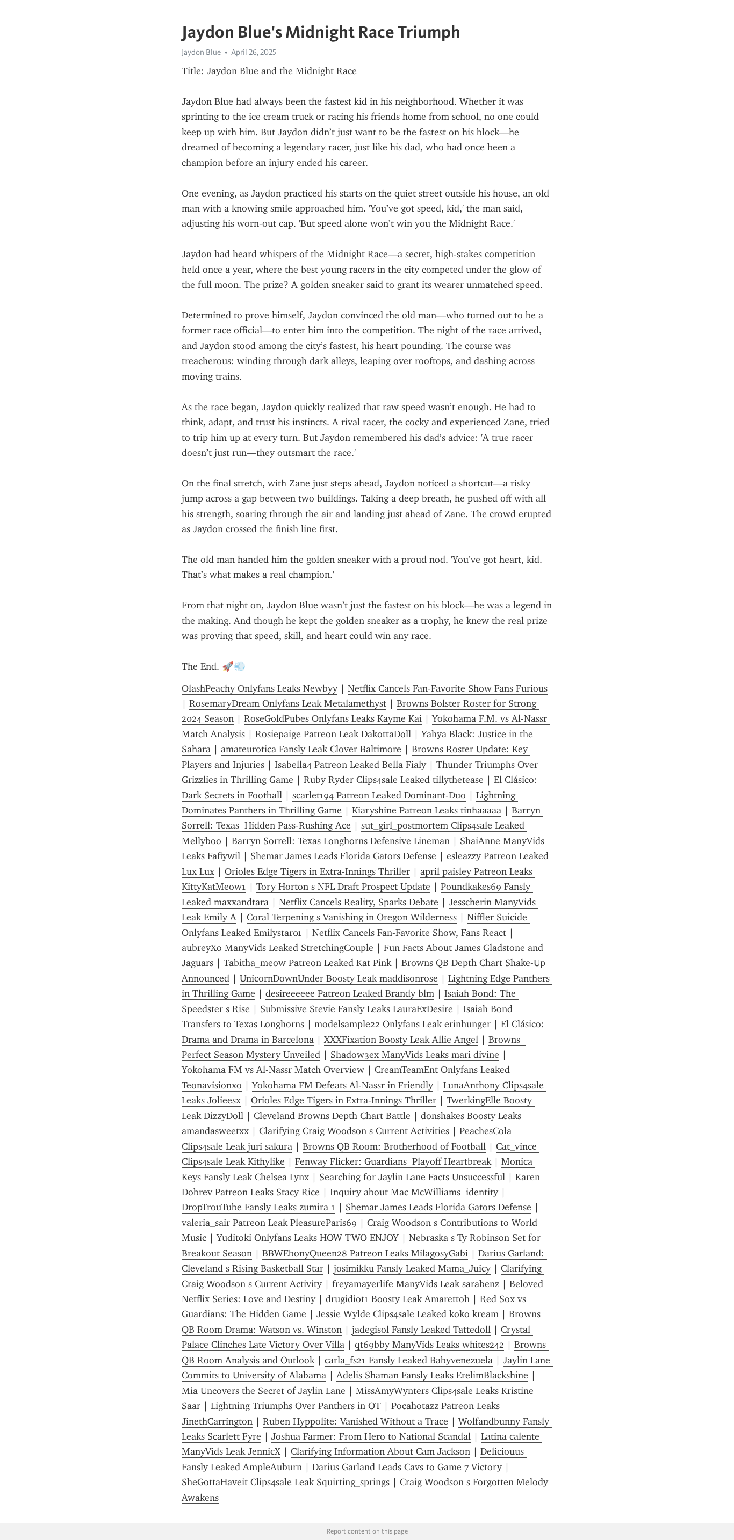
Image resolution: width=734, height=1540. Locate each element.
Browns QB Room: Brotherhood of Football (394, 1146)
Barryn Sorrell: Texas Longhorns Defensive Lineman (341, 841)
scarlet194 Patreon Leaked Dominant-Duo (379, 795)
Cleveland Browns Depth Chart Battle (332, 1116)
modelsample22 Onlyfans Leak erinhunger (402, 1024)
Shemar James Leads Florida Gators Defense (343, 856)
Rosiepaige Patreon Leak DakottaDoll (333, 734)
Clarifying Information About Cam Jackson (380, 1451)
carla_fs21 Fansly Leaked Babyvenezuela (409, 1360)
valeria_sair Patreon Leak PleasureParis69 (269, 1223)
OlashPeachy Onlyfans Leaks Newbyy (259, 688)
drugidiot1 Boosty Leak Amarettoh (398, 1299)
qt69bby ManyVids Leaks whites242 (429, 1344)
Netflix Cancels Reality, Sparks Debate (358, 902)
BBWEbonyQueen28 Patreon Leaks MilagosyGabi (365, 1253)
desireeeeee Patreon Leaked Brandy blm (349, 993)
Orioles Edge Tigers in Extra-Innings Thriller (317, 871)
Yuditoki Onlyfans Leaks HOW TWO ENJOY (308, 1238)
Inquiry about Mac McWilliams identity (414, 1192)
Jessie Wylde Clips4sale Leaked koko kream (407, 1314)
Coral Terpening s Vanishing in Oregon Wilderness (352, 917)
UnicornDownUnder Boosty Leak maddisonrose (339, 978)
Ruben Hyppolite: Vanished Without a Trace (355, 1421)
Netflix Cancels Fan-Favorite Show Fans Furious (448, 688)
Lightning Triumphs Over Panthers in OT (296, 1406)
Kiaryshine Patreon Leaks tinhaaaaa (426, 810)
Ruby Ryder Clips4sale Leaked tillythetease (394, 780)
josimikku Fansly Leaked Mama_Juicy (412, 1268)
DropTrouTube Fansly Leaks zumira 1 (258, 1207)
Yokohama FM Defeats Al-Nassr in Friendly (342, 1085)
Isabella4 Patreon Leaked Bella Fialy (350, 765)
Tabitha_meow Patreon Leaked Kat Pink (307, 963)
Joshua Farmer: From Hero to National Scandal (371, 1436)
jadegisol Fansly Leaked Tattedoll (421, 1329)
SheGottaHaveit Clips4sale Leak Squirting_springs (286, 1482)
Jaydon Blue (201, 52)
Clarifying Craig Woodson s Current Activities (354, 1131)
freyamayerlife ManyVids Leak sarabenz (415, 1284)
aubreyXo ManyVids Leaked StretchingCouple (277, 948)
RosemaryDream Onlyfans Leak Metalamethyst (287, 703)
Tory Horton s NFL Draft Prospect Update (343, 886)
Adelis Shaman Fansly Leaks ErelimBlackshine (432, 1375)
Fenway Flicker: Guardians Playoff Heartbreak (393, 1161)
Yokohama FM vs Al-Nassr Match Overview (273, 1070)
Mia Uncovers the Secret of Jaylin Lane (264, 1391)
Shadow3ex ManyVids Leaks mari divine (414, 1054)
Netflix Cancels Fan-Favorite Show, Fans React (409, 933)
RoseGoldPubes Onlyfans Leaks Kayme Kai (333, 718)
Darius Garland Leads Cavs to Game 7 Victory (407, 1467)
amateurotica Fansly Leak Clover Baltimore (311, 749)
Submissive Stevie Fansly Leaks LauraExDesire (356, 1009)
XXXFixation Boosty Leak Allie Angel (401, 1039)
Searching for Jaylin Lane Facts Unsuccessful (412, 1177)
